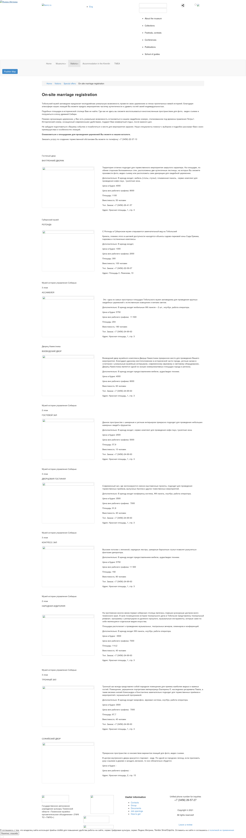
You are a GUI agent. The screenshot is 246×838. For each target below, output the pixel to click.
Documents (136, 808)
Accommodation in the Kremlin (96, 63)
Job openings (137, 811)
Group (134, 805)
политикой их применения (221, 830)
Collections (150, 25)
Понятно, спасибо (9, 833)
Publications (150, 47)
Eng (91, 6)
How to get (136, 813)
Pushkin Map (10, 71)
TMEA (117, 63)
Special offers (70, 83)
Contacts (135, 802)
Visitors (73, 63)
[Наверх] (2, 837)
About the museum (153, 18)
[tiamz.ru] (46, 4)
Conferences (150, 39)
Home (49, 63)
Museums (60, 63)
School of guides (152, 54)
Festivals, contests (153, 32)
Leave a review (185, 824)
